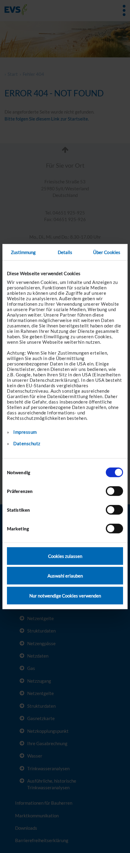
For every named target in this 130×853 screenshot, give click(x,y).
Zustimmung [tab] (23, 252)
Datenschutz (27, 443)
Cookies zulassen (65, 555)
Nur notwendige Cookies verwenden (65, 595)
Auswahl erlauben (65, 575)
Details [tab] (65, 252)
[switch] (114, 491)
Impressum (25, 431)
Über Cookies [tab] (106, 252)
